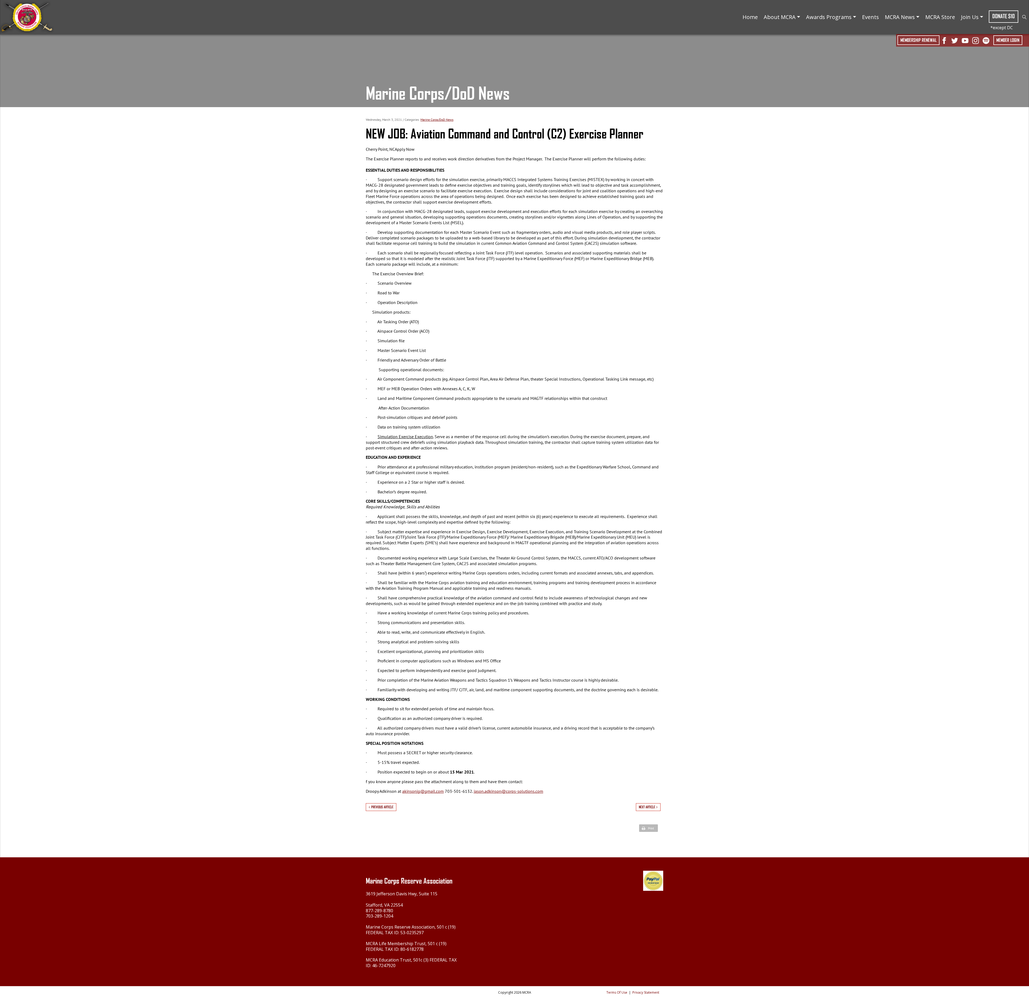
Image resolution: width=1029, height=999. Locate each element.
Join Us (970, 17)
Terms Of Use (616, 992)
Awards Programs (829, 17)
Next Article (647, 807)
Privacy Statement (645, 992)
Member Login (1007, 40)
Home (750, 17)
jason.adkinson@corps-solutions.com (508, 791)
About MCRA (780, 17)
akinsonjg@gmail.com (423, 791)
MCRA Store (940, 17)
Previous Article (382, 807)
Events (870, 17)
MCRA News (900, 17)
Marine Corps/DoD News (436, 120)
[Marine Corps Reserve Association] (27, 16)
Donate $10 (1003, 16)
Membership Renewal (918, 40)
